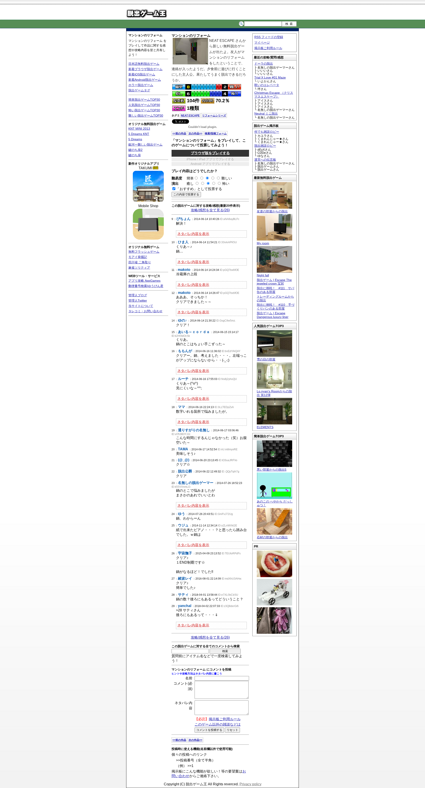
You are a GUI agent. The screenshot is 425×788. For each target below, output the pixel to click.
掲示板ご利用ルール (268, 48)
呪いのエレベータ (266, 85)
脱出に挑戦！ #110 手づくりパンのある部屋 (275, 306)
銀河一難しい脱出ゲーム (145, 144)
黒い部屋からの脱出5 (271, 469)
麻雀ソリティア (139, 267)
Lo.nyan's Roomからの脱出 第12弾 (274, 393)
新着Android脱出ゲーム (144, 79)
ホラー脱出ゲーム (140, 85)
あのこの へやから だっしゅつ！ (275, 503)
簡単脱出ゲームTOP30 (144, 99)
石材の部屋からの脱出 (272, 537)
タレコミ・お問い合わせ (145, 311)
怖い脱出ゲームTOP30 (144, 110)
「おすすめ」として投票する (199, 189)
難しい (226, 178)
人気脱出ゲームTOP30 (144, 105)
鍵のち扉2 (135, 150)
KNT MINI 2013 (139, 128)
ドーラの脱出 (263, 63)
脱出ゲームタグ (139, 90)
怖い (225, 183)
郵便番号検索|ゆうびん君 (145, 286)
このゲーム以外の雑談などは (218, 724)
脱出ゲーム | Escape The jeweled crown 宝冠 (274, 281)
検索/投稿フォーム (216, 133)
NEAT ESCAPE (190, 115)
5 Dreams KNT (138, 134)
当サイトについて (140, 306)
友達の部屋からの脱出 (272, 211)
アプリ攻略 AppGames (144, 280)
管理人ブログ (137, 295)
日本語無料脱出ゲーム (143, 64)
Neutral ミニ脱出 (266, 113)
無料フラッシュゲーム (143, 251)
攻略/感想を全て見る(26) (210, 210)
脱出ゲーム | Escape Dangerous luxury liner (272, 315)
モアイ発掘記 (137, 257)
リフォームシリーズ (214, 115)
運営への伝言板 (265, 159)
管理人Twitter (137, 300)
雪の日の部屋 (266, 359)
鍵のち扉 (134, 155)
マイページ (262, 42)
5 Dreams (135, 139)
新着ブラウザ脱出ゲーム (145, 69)
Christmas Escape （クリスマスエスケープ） (273, 94)
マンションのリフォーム (145, 35)
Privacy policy (250, 784)
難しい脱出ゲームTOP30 (145, 115)
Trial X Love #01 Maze (270, 77)
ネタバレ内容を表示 (193, 234)
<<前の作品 (179, 133)
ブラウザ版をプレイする (210, 153)
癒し (188, 183)
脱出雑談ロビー (265, 145)
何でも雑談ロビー (266, 131)
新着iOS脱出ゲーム (141, 74)
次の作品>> (195, 133)
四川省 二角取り (139, 262)
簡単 (188, 178)
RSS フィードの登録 (268, 37)
